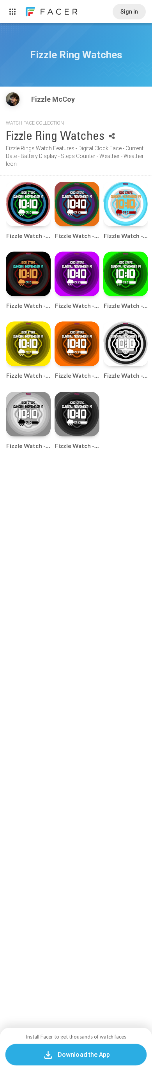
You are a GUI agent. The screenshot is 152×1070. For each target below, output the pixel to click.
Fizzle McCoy (53, 99)
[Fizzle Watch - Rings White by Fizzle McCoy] (28, 414)
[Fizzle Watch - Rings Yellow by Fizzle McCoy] (28, 343)
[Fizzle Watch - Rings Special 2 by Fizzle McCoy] (125, 204)
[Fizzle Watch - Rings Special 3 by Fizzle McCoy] (77, 204)
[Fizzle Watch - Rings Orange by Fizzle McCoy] (77, 343)
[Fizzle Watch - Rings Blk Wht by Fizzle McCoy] (125, 343)
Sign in (129, 12)
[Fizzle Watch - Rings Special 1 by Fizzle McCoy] (28, 274)
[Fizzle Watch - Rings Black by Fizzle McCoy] (77, 414)
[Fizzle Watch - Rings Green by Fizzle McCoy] (125, 274)
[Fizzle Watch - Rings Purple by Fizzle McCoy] (77, 274)
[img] (12, 99)
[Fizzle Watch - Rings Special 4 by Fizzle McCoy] (28, 204)
